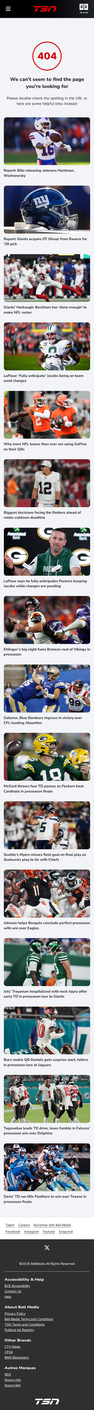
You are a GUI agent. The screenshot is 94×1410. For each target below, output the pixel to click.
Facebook (12, 1231)
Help (8, 1297)
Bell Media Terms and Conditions (29, 1319)
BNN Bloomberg (17, 1357)
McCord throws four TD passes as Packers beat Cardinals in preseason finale (44, 789)
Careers (24, 1225)
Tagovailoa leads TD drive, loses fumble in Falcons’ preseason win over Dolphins (47, 1131)
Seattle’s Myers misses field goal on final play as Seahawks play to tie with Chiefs (45, 857)
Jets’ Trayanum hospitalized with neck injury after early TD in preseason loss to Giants (45, 994)
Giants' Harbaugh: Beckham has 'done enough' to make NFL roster (45, 310)
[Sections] (8, 8)
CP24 (9, 1352)
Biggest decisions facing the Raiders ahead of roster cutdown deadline (42, 515)
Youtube (49, 1231)
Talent (10, 1225)
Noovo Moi (13, 1385)
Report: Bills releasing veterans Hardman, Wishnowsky (39, 173)
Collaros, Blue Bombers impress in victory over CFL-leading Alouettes (43, 720)
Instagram (31, 1231)
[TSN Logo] (45, 9)
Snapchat (66, 1231)
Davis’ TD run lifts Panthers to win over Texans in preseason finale (45, 1199)
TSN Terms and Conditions (24, 1324)
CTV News (12, 1346)
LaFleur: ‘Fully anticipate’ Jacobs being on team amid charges (44, 378)
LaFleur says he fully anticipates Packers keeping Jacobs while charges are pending (45, 584)
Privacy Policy (15, 1313)
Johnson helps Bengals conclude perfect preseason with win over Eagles (47, 925)
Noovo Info (13, 1380)
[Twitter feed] (47, 1247)
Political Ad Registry (19, 1330)
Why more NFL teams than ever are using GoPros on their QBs (45, 447)
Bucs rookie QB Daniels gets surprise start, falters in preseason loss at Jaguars (46, 1062)
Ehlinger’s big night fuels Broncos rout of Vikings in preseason (47, 652)
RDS (8, 1374)
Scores (84, 12)
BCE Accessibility (17, 1286)
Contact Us (13, 1291)
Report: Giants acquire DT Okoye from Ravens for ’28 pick (45, 241)
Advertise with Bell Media (52, 1225)
